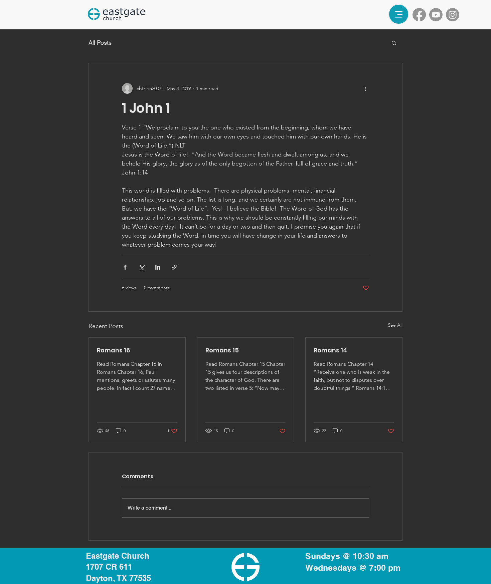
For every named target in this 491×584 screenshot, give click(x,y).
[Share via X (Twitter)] (141, 267)
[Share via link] (174, 267)
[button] (394, 42)
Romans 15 (222, 350)
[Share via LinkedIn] (158, 267)
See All (395, 325)
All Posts (100, 42)
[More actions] (365, 88)
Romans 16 (113, 350)
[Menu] (398, 14)
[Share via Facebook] (125, 267)
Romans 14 (330, 350)
